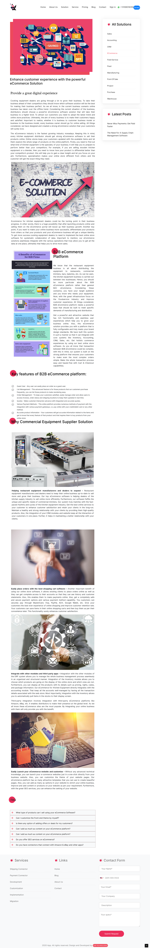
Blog (94, 7)
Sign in (113, 7)
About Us (53, 7)
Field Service (112, 60)
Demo (137, 7)
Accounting (112, 40)
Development (16, 882)
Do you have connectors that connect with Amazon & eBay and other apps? (49, 845)
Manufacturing (113, 73)
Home (43, 7)
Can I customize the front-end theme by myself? (37, 818)
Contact (102, 7)
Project (110, 86)
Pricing (85, 7)
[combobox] (102, 878)
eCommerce (112, 53)
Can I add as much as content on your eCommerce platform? (43, 829)
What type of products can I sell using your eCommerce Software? (45, 812)
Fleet (109, 66)
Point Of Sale (112, 79)
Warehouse (112, 99)
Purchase (111, 92)
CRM (109, 47)
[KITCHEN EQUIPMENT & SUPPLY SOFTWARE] (13, 7)
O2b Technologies (100, 945)
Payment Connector (19, 875)
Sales (109, 34)
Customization (16, 888)
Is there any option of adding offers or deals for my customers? (44, 823)
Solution (64, 7)
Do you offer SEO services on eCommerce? (35, 839)
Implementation (17, 895)
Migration (14, 901)
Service (75, 7)
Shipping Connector (19, 869)
